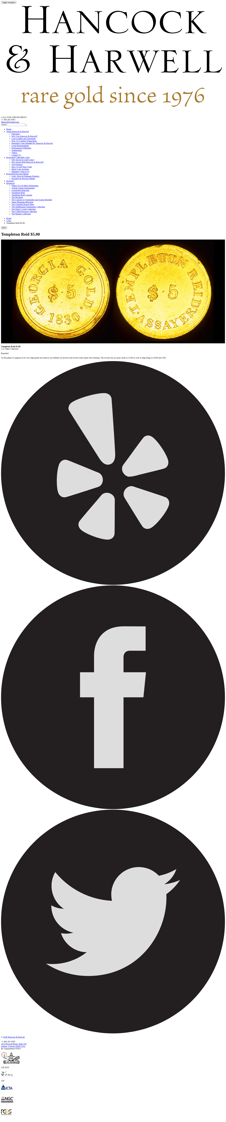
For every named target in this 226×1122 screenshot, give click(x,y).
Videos (14, 153)
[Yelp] (113, 584)
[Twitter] (113, 1033)
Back (4, 228)
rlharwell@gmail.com (10, 122)
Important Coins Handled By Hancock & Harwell (32, 143)
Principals (16, 134)
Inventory (10, 181)
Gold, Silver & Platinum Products (25, 176)
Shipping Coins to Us (20, 171)
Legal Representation (20, 146)
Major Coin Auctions (20, 169)
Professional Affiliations (21, 148)
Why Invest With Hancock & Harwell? (28, 162)
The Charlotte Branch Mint (23, 204)
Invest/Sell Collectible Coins (18, 157)
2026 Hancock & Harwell (14, 1037)
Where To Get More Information (25, 186)
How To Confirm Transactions (24, 141)
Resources (10, 183)
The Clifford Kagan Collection (24, 211)
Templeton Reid (18, 193)
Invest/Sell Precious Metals (17, 174)
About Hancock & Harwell (17, 131)
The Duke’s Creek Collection (24, 209)
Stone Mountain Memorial (22, 202)
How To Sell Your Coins (22, 167)
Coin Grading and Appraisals (24, 138)
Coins (8, 221)
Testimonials (17, 150)
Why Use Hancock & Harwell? (25, 136)
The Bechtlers (17, 197)
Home (8, 129)
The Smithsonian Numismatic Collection (28, 207)
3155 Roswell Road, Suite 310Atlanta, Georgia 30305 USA (13, 1045)
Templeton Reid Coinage (22, 195)
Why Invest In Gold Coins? (23, 160)
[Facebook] (113, 808)
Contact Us (16, 155)
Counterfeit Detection (20, 190)
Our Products (17, 164)
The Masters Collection (21, 214)
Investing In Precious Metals (23, 178)
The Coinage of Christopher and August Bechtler (32, 200)
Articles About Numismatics (23, 188)
